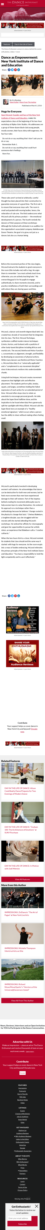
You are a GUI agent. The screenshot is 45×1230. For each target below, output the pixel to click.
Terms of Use (22, 1187)
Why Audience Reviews (23, 1136)
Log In (23, 1181)
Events (22, 1111)
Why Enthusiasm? (22, 1162)
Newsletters (23, 1171)
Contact (22, 1184)
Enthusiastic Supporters (23, 1151)
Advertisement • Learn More (22, 30)
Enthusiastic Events (22, 1142)
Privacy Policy (22, 1190)
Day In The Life (22, 1094)
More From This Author (28, 102)
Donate (22, 1073)
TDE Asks (22, 1097)
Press (22, 1168)
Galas (22, 1122)
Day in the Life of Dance (23, 44)
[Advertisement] (22, 696)
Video (23, 1103)
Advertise (22, 1145)
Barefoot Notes (22, 1100)
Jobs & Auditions (22, 1117)
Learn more (30, 1051)
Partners (22, 1173)
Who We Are (22, 1159)
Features (6, 44)
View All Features (22, 879)
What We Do (22, 1165)
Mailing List (22, 1130)
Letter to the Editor (22, 1139)
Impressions (22, 1088)
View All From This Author (22, 1000)
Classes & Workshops (22, 1114)
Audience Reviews (22, 1133)
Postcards (22, 1091)
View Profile (14, 102)
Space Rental (22, 1119)
